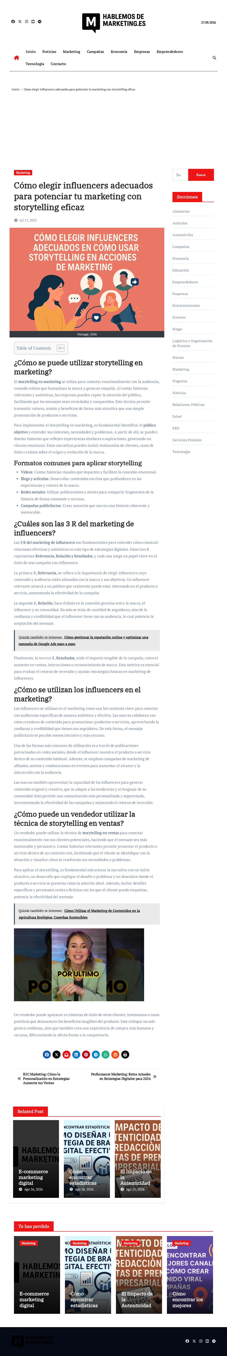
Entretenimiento (186, 305)
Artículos (179, 223)
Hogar (177, 329)
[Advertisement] (114, 125)
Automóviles (182, 234)
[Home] (16, 58)
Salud (177, 416)
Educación (180, 270)
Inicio (31, 51)
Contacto (58, 63)
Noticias (49, 51)
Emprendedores (170, 51)
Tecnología (35, 63)
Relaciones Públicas (188, 404)
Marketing (71, 51)
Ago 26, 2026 (33, 1189)
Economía (119, 51)
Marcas (178, 357)
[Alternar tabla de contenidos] (58, 348)
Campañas (95, 51)
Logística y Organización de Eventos (192, 343)
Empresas (142, 51)
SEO (175, 428)
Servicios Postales (187, 439)
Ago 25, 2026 (135, 1189)
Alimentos (181, 211)
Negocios (179, 381)
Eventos (178, 317)
